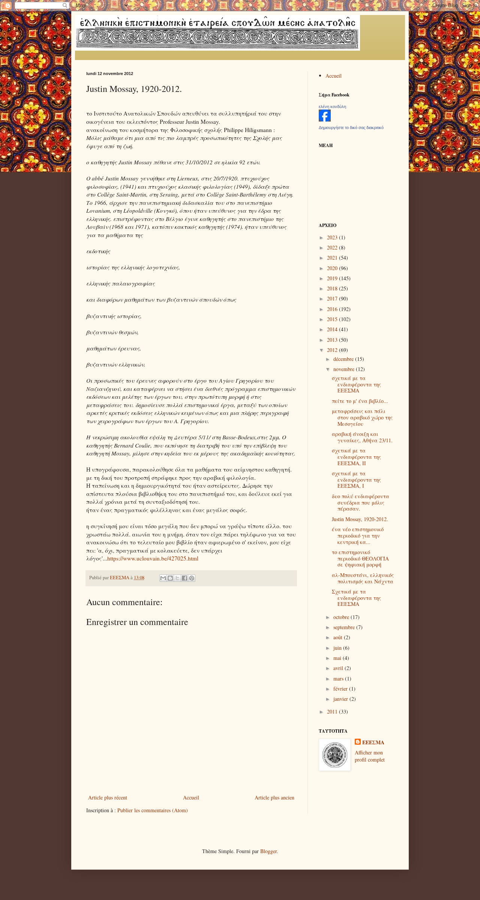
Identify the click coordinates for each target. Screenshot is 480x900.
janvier (341, 698)
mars (339, 678)
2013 (333, 339)
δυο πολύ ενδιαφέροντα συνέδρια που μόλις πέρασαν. (360, 502)
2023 (333, 237)
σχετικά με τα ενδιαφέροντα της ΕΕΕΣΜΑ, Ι (356, 480)
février (341, 688)
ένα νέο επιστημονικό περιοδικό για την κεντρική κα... (358, 535)
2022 (333, 247)
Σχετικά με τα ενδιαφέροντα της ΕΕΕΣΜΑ (356, 598)
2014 (333, 329)
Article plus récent (107, 797)
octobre (342, 617)
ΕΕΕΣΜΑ (373, 742)
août (338, 637)
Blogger (268, 851)
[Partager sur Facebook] (184, 578)
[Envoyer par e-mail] (163, 578)
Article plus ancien (274, 797)
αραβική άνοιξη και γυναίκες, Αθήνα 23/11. (362, 437)
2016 (333, 309)
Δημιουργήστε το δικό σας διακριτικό (351, 127)
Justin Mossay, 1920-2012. (360, 519)
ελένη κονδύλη (332, 106)
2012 (333, 349)
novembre (344, 369)
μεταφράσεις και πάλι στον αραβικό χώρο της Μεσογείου (362, 417)
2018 (333, 288)
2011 (333, 711)
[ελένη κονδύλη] (325, 119)
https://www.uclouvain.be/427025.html (152, 558)
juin (338, 647)
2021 (333, 257)
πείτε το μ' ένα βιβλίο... (360, 400)
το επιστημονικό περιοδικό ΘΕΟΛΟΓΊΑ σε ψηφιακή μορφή (360, 558)
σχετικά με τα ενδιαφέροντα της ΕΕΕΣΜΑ (356, 384)
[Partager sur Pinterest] (191, 578)
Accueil (191, 797)
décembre (344, 358)
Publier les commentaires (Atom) (152, 810)
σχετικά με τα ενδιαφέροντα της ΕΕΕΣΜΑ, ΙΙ (356, 457)
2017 (333, 298)
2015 (333, 319)
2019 (333, 278)
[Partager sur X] (177, 578)
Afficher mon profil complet (370, 756)
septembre (344, 627)
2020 (333, 268)
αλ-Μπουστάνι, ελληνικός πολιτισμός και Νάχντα (363, 578)
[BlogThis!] (170, 578)
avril (339, 668)
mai (338, 657)
